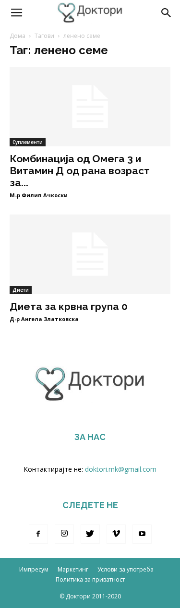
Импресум (33, 569)
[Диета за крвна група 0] (90, 254)
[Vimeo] (116, 534)
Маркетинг (73, 569)
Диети (20, 289)
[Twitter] (90, 534)
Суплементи (27, 142)
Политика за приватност (90, 579)
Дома (17, 36)
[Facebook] (38, 534)
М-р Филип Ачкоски (39, 195)
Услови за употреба (125, 569)
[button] (166, 13)
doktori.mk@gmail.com (120, 469)
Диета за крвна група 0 (69, 306)
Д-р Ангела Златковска (44, 318)
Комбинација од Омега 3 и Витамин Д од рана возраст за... (80, 171)
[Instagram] (64, 534)
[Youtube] (142, 534)
